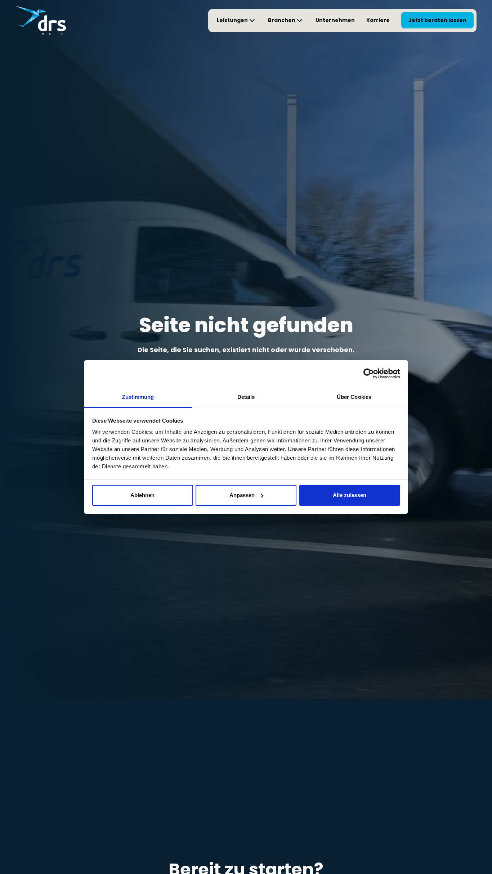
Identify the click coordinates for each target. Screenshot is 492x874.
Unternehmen (335, 20)
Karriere (378, 20)
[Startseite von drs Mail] (40, 20)
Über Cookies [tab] (354, 397)
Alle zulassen (349, 495)
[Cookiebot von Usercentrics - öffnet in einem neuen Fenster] (368, 373)
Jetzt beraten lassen (437, 20)
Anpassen (242, 495)
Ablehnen (142, 495)
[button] (236, 20)
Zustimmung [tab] (138, 397)
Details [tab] (246, 397)
